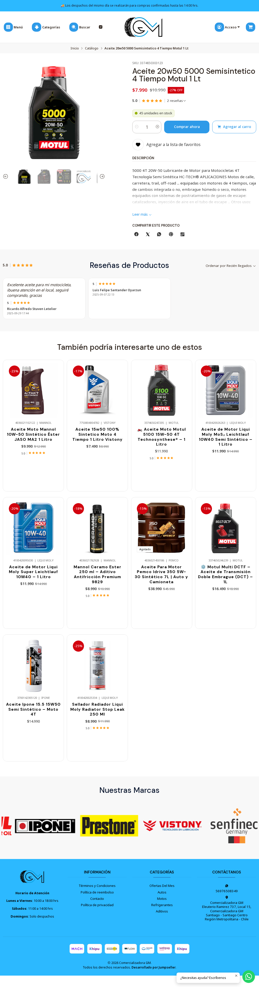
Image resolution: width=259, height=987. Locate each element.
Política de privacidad (97, 905)
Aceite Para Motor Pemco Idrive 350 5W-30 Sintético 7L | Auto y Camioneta (161, 574)
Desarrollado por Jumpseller (154, 967)
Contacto (97, 898)
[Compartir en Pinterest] (171, 234)
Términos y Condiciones (97, 885)
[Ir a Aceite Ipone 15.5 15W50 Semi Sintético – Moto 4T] (33, 665)
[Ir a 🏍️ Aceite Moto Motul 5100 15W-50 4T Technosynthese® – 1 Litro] (161, 390)
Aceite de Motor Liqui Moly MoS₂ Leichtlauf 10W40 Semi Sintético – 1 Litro (225, 437)
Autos (162, 892)
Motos (162, 898)
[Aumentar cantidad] (157, 127)
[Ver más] (32, 826)
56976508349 (226, 891)
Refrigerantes (162, 905)
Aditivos (162, 911)
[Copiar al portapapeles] (182, 234)
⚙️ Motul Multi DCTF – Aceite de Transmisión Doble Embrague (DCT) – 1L (225, 574)
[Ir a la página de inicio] (144, 27)
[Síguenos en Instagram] (100, 27)
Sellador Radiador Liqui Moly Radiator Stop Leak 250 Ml (97, 709)
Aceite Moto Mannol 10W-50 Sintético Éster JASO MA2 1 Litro (33, 434)
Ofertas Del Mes (162, 885)
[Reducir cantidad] (136, 127)
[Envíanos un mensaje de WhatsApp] (248, 976)
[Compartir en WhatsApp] (159, 234)
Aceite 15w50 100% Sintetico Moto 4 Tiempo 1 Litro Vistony (97, 434)
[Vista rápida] (55, 394)
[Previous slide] (6, 177)
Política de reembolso (97, 892)
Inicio (75, 48)
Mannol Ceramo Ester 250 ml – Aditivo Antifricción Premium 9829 (97, 574)
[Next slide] (101, 177)
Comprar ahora (187, 126)
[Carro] (250, 27)
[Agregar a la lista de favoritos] (55, 383)
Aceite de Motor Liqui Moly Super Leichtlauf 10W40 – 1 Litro (33, 571)
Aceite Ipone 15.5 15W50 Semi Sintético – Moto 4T (33, 709)
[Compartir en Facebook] (136, 234)
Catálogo (91, 48)
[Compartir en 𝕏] (148, 234)
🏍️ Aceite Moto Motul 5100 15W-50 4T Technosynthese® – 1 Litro (161, 437)
